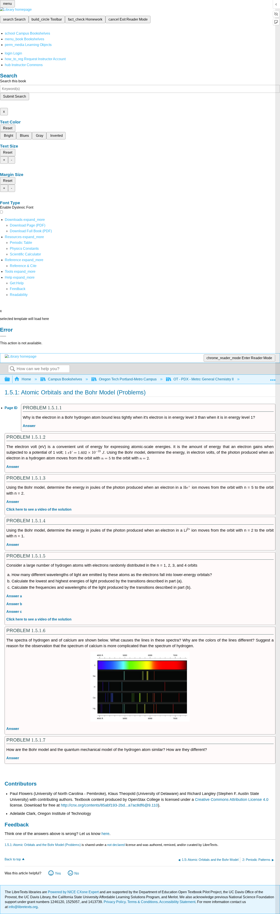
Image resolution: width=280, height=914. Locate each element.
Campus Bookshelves (65, 379)
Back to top (13, 859)
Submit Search (14, 96)
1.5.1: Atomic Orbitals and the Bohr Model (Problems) (43, 845)
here (105, 833)
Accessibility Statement (177, 902)
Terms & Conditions (142, 902)
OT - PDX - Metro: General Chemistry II (203, 379)
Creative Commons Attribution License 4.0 (231, 799)
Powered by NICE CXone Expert (74, 892)
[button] (17, 289)
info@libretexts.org (23, 907)
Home (26, 379)
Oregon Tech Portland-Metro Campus (128, 379)
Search (12, 369)
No (76, 873)
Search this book (13, 81)
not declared (116, 845)
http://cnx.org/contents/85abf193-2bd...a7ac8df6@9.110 (109, 805)
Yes (58, 873)
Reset (7, 128)
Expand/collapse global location (272, 378)
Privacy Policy (115, 902)
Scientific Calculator (25, 254)
